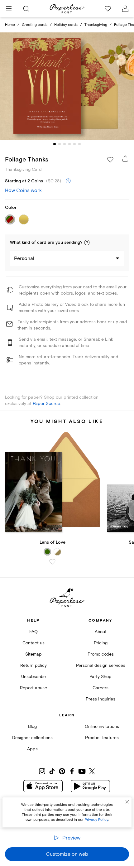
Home (10, 24)
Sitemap (33, 654)
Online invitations (102, 726)
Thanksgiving (95, 24)
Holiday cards (66, 24)
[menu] (8, 8)
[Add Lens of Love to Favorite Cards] (52, 561)
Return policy (33, 665)
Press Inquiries (100, 699)
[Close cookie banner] (127, 802)
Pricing (101, 643)
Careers (100, 687)
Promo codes (101, 654)
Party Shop (100, 676)
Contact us (33, 643)
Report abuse (33, 687)
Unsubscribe (33, 676)
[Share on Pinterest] (62, 771)
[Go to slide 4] (69, 144)
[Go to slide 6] (79, 144)
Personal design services (100, 665)
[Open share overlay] (125, 158)
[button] (87, 242)
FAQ (33, 631)
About (101, 631)
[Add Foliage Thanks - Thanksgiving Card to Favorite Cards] (110, 159)
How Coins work (23, 190)
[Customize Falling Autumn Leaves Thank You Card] (67, 85)
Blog (32, 726)
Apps (32, 749)
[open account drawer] (125, 8)
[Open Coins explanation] (68, 181)
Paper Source (46, 403)
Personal (24, 258)
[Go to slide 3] (64, 144)
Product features (102, 737)
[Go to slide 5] (74, 144)
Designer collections (32, 737)
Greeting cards (34, 24)
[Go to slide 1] (54, 144)
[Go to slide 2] (59, 144)
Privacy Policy (96, 819)
